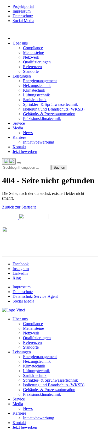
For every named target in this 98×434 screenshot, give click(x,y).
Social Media (23, 20)
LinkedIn (20, 273)
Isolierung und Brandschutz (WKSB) (53, 385)
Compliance (33, 323)
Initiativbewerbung (38, 418)
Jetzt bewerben (25, 151)
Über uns (20, 43)
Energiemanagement (40, 356)
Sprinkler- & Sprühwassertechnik (50, 380)
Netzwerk (31, 333)
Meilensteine (33, 328)
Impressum (22, 11)
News (28, 408)
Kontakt (19, 147)
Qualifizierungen (37, 338)
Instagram (21, 268)
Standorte (31, 347)
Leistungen (22, 76)
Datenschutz (23, 16)
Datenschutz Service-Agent (35, 296)
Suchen (59, 167)
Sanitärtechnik (35, 375)
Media (18, 128)
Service (19, 123)
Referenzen (32, 342)
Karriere (19, 137)
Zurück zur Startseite (19, 207)
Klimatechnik (34, 366)
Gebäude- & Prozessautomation (49, 389)
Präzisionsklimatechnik (42, 394)
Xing (17, 278)
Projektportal (23, 6)
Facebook (21, 264)
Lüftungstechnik (36, 371)
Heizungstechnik (37, 361)
